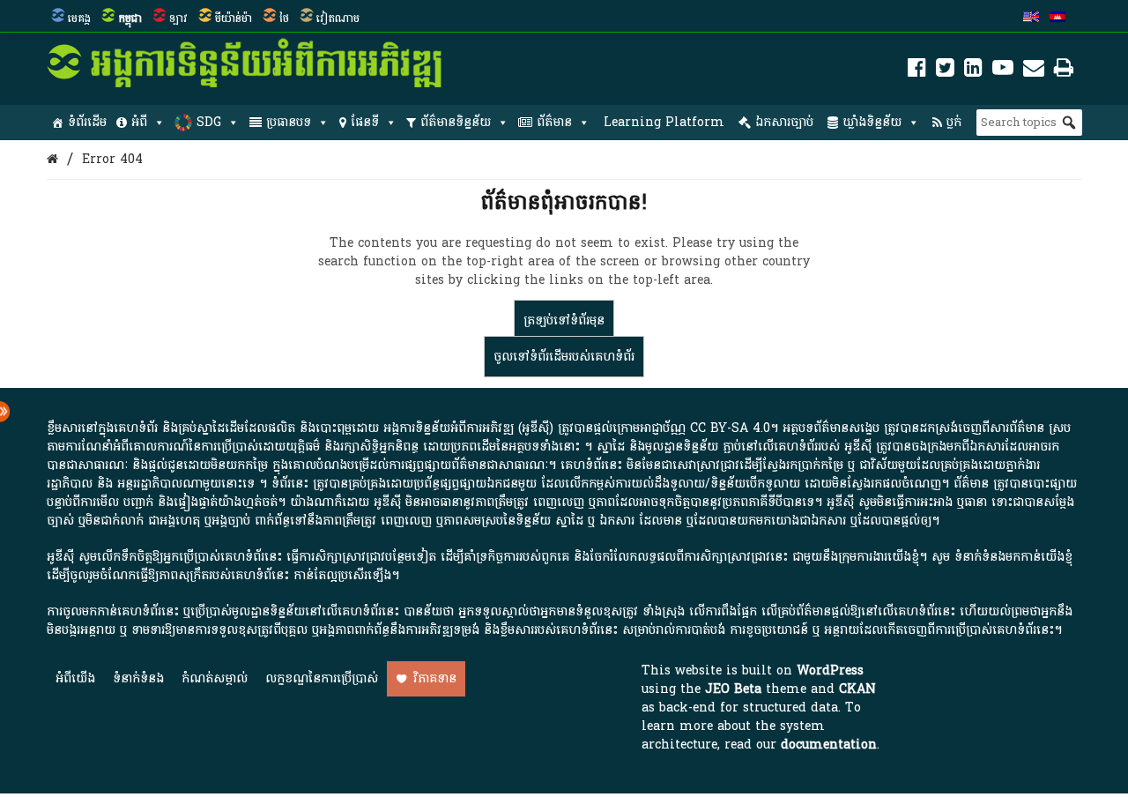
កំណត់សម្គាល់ (215, 678)
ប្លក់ (953, 122)
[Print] (1063, 71)
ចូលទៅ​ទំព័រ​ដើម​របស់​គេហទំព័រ (564, 357)
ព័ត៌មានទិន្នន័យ (455, 122)
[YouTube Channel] (1002, 71)
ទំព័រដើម (87, 122)
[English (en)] (1031, 18)
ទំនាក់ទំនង (138, 678)
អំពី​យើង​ (75, 678)
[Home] (52, 159)
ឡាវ (178, 18)
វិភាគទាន (434, 678)
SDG (209, 122)
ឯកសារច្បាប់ (784, 122)
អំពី (139, 122)
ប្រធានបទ (288, 122)
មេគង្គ (79, 18)
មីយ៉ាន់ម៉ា (233, 18)
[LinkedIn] (973, 71)
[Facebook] (917, 71)
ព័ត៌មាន (554, 122)
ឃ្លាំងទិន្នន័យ (872, 122)
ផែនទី (365, 122)
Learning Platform (664, 122)
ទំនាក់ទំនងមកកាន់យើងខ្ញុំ (1013, 557)
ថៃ (284, 18)
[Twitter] (945, 71)
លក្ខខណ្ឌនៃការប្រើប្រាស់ (321, 678)
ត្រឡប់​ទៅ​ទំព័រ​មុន (564, 320)
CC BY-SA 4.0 (730, 428)
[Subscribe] (1033, 71)
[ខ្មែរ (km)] (1057, 18)
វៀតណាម (338, 18)
